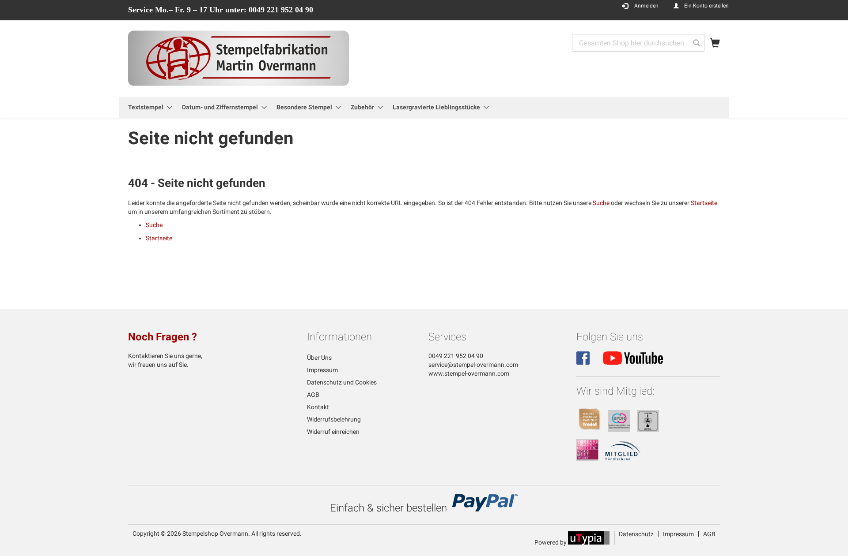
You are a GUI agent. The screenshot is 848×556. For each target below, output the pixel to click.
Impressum (322, 369)
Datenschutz (636, 533)
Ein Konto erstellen (706, 6)
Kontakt (318, 406)
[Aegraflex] (648, 429)
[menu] (424, 107)
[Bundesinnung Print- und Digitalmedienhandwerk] (619, 429)
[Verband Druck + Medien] (587, 458)
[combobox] (638, 43)
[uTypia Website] (589, 542)
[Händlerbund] (623, 458)
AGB (313, 394)
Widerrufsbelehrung (334, 419)
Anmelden (646, 6)
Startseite (704, 202)
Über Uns (319, 357)
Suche (601, 202)
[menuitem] (147, 107)
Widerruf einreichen (333, 431)
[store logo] (238, 58)
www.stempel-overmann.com (468, 373)
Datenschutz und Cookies (342, 382)
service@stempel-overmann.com (473, 364)
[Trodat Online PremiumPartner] (589, 429)
